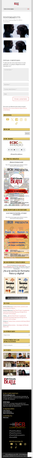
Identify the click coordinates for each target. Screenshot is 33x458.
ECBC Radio (6, 402)
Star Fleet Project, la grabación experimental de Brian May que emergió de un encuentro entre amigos (16, 312)
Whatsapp (6, 417)
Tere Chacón (6, 410)
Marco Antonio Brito (8, 413)
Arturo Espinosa (9, 20)
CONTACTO (12, 456)
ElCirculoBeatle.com (9, 395)
